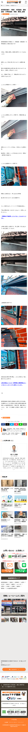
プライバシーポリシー (13, 722)
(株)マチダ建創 (14, 454)
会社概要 (6, 722)
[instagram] (14, 719)
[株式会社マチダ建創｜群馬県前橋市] (14, 2)
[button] (3, 424)
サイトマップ (20, 722)
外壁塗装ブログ (6, 14)
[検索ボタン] (2, 2)
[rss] (16, 719)
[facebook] (12, 719)
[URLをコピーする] (25, 424)
